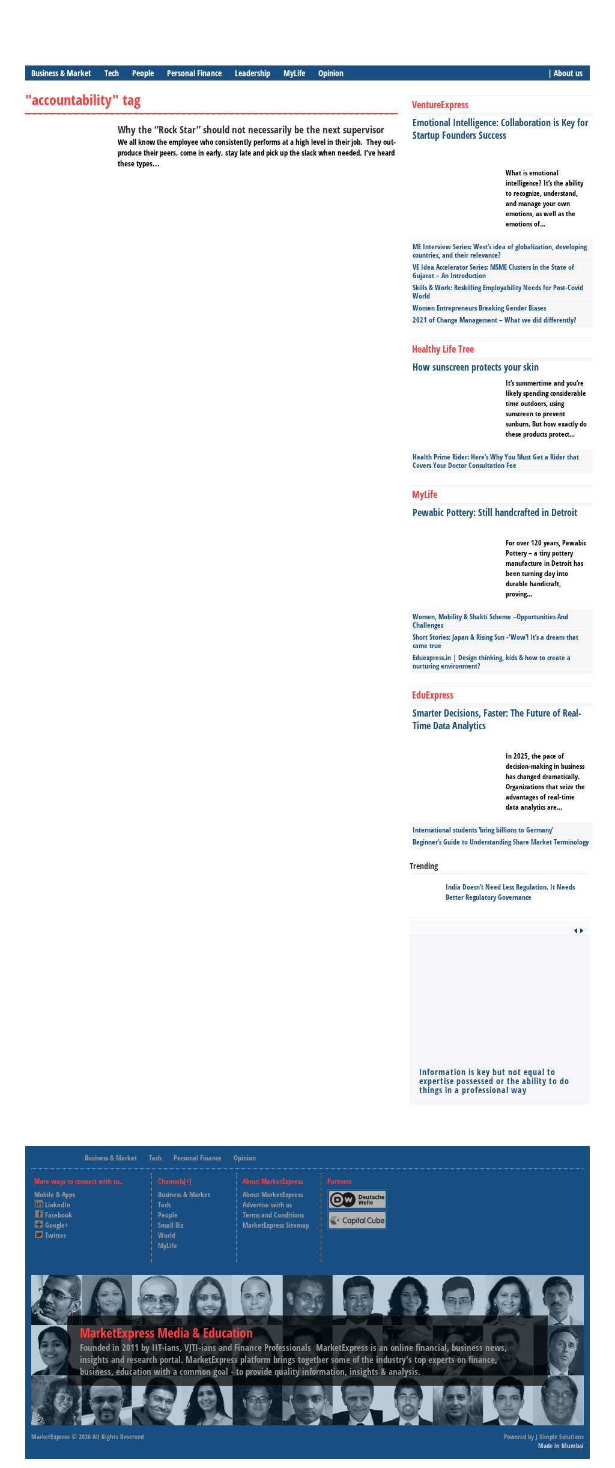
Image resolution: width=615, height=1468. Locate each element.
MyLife (294, 73)
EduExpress (432, 695)
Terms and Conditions (273, 1215)
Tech (112, 73)
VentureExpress (440, 104)
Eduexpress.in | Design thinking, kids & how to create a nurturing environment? (492, 661)
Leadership (252, 73)
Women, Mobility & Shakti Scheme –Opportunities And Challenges (490, 620)
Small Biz (170, 1225)
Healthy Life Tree (443, 349)
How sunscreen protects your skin (476, 367)
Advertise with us (267, 1205)
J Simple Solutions (560, 1436)
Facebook (58, 1215)
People (143, 73)
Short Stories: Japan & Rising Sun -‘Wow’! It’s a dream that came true (495, 641)
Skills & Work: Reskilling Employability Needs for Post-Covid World (498, 291)
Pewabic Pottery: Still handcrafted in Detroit (495, 512)
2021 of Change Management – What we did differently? (495, 320)
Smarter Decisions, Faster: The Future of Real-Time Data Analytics (497, 719)
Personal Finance (194, 73)
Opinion (331, 73)
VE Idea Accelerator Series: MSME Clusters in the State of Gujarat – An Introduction (493, 271)
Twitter (55, 1235)
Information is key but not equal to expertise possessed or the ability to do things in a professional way (494, 1081)
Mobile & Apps (54, 1194)
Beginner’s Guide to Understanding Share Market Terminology (501, 842)
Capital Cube (356, 1215)
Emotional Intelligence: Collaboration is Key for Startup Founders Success (500, 129)
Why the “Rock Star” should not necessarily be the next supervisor (251, 129)
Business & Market (61, 73)
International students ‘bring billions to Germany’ (483, 830)
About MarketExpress (273, 1194)
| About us (565, 73)
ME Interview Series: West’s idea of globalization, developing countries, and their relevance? (500, 250)
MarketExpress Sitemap (276, 1225)
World (166, 1235)
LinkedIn (57, 1205)
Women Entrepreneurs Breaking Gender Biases (479, 308)
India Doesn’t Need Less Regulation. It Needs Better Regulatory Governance (510, 892)
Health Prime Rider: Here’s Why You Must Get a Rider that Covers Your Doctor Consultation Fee (496, 461)
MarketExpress (50, 1436)
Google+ (56, 1225)
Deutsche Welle (360, 1194)
